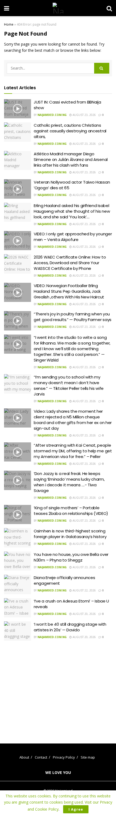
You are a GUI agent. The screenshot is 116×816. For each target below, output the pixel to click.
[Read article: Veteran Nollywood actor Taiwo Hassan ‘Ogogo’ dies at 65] (17, 189)
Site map (88, 757)
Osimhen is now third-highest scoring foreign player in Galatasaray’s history (70, 533)
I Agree (76, 809)
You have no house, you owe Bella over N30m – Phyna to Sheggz (71, 557)
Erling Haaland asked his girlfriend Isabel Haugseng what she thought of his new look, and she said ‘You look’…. (72, 211)
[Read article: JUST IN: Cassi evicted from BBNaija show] (17, 109)
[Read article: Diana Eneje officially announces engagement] (17, 584)
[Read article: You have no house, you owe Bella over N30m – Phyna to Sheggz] (17, 561)
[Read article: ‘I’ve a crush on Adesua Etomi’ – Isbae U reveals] (17, 608)
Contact (41, 757)
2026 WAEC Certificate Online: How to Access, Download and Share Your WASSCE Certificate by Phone (70, 262)
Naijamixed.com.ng (52, 115)
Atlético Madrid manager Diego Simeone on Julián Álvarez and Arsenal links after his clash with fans (71, 159)
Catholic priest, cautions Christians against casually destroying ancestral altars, (70, 130)
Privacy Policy (64, 757)
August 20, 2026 (84, 614)
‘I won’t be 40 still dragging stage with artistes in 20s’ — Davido (70, 627)
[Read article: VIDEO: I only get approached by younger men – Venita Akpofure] (17, 240)
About (24, 757)
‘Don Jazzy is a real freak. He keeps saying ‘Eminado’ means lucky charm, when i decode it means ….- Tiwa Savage (69, 482)
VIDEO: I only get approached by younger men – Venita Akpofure (73, 236)
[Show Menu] (6, 8)
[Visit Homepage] (58, 8)
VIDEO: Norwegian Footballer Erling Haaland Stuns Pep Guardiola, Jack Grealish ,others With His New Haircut (69, 291)
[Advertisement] (58, 688)
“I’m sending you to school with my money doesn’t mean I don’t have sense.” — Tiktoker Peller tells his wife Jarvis (69, 385)
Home (8, 24)
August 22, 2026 (84, 590)
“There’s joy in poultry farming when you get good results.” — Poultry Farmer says (72, 316)
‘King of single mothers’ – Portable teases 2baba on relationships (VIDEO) (71, 510)
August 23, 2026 (84, 115)
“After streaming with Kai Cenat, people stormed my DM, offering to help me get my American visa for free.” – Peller (73, 450)
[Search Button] (109, 8)
